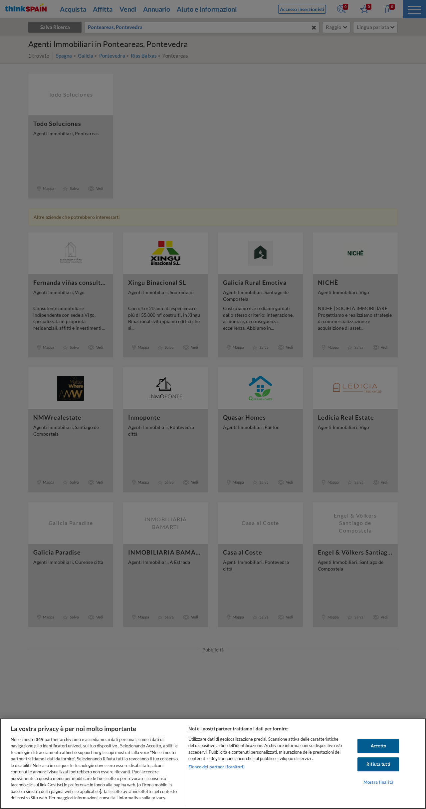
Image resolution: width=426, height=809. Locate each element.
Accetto (378, 746)
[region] (213, 763)
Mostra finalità (378, 782)
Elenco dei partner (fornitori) (216, 766)
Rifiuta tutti (378, 764)
